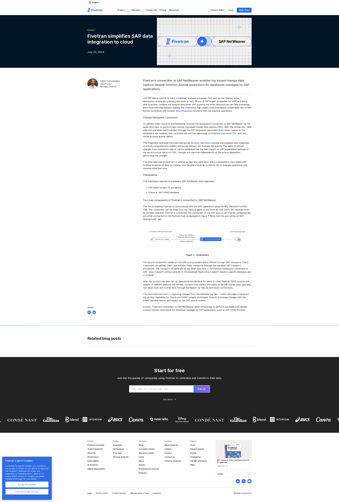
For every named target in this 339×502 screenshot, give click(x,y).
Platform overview (95, 445)
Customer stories (147, 449)
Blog (141, 445)
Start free (244, 10)
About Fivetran (171, 445)
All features (118, 449)
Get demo (168, 399)
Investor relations (172, 461)
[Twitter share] (94, 313)
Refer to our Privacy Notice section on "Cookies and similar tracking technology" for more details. (24, 476)
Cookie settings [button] (119, 493)
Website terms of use (139, 493)
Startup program (120, 457)
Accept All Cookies (27, 484)
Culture (167, 449)
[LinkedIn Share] (89, 313)
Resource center (146, 453)
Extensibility (93, 461)
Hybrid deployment (96, 469)
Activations (92, 465)
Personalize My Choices (26, 492)
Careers (168, 453)
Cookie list (157, 493)
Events (142, 465)
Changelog (195, 457)
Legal (89, 493)
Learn (141, 457)
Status (193, 453)
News (141, 461)
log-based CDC (229, 133)
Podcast (142, 473)
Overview (117, 445)
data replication (202, 143)
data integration (184, 111)
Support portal (197, 449)
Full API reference (198, 461)
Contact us (169, 457)
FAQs (192, 465)
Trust (192, 445)
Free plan (117, 453)
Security (91, 453)
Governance (93, 457)
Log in (231, 10)
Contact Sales (217, 10)
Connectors (151, 10)
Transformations (95, 449)
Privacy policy (102, 493)
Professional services (149, 469)
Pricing (163, 10)
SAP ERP (147, 98)
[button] (94, 3)
